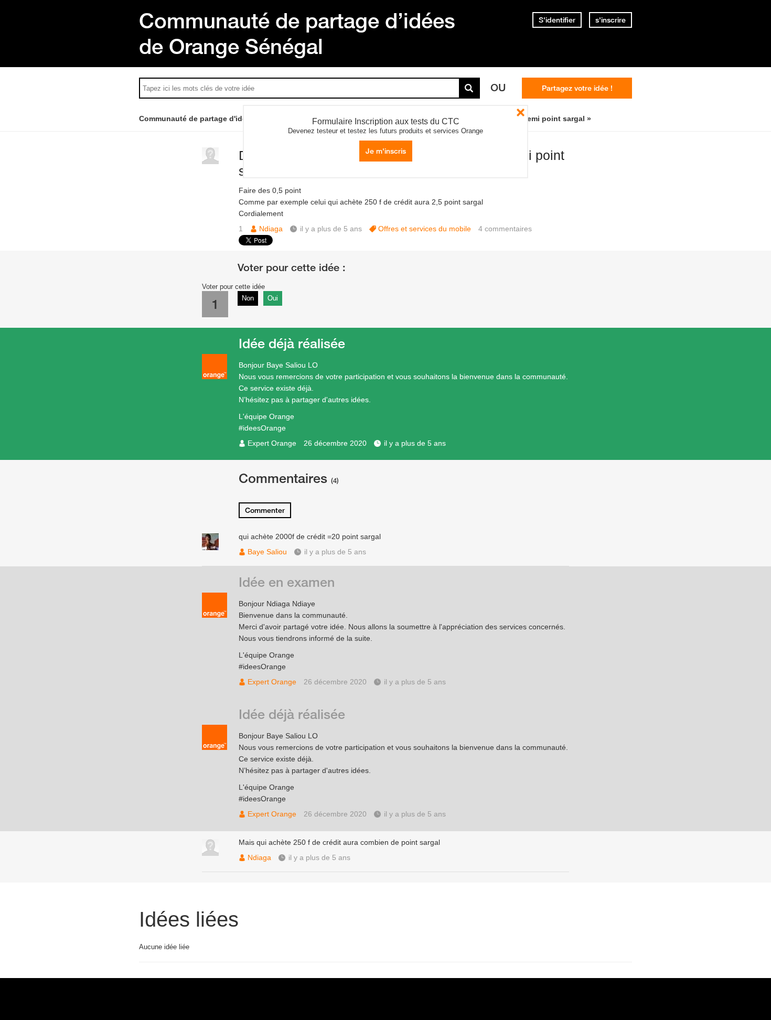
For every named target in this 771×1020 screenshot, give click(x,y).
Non (248, 298)
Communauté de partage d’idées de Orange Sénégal (297, 33)
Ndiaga (271, 228)
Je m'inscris (386, 151)
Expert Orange (272, 443)
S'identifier (557, 20)
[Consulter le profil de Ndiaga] (210, 162)
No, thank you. (520, 112)
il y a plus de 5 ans (415, 443)
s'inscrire (610, 20)
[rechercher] (469, 88)
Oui (272, 298)
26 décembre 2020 (335, 443)
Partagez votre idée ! (577, 88)
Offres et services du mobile (424, 228)
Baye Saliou (267, 551)
